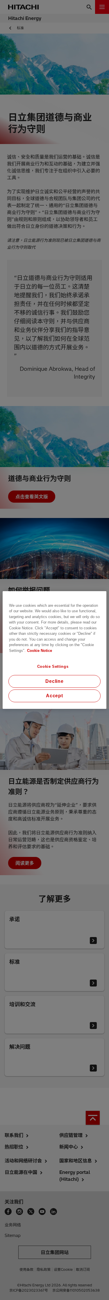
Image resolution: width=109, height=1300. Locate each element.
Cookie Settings (53, 666)
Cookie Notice (39, 650)
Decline (54, 681)
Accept (54, 695)
